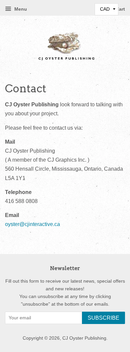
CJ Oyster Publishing (84, 338)
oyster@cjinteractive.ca (32, 224)
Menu (20, 9)
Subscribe (103, 318)
